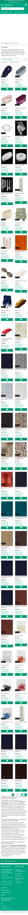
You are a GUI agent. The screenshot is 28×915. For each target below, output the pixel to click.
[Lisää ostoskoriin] (7, 89)
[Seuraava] (25, 794)
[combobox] (14, 8)
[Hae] (25, 8)
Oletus (16, 62)
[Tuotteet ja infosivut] (2, 5)
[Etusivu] (9, 5)
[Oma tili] (23, 5)
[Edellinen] (22, 794)
